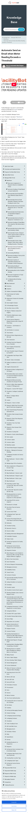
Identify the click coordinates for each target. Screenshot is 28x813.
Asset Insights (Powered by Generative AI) (13, 347)
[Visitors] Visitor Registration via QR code (15, 336)
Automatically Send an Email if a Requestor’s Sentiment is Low (16, 218)
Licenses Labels (11, 442)
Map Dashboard (11, 481)
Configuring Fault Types (12, 760)
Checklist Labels (11, 587)
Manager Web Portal (16, 37)
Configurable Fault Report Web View (14, 356)
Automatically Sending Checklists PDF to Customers (15, 578)
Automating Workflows (13, 253)
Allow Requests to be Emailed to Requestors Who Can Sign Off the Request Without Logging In (15, 554)
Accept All (14, 802)
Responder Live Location (13, 621)
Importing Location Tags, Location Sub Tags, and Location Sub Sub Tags (15, 485)
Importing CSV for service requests (13, 501)
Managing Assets (11, 729)
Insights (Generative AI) (12, 367)
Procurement (10, 687)
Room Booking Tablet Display (14, 660)
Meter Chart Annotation (13, 559)
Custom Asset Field (11, 511)
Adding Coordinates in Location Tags (14, 363)
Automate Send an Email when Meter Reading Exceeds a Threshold (15, 248)
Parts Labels (10, 437)
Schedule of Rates (11, 731)
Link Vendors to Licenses (13, 330)
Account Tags (10, 470)
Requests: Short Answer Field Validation (14, 428)
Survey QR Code (11, 682)
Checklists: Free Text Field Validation (13, 423)
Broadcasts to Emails (12, 504)
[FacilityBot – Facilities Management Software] (14, 2)
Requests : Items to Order (13, 402)
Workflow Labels (11, 445)
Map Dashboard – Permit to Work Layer (15, 459)
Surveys (8, 739)
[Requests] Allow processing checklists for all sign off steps (14, 380)
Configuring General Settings (14, 715)
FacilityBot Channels (12, 536)
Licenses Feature (11, 631)
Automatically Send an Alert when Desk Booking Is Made (16, 229)
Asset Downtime (11, 561)
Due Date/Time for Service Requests (13, 508)
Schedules (9, 584)
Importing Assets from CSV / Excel (14, 673)
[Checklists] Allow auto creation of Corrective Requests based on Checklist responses (15, 375)
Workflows (6, 39)
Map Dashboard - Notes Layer (14, 478)
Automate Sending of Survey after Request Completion (16, 256)
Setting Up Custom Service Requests (13, 764)
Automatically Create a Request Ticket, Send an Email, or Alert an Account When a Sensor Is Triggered (16, 235)
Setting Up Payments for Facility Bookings (15, 542)
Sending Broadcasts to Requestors (12, 743)
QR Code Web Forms (12, 726)
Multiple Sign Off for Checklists (14, 463)
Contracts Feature (11, 575)
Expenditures (10, 737)
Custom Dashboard (11, 665)
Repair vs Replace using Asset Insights (14, 311)
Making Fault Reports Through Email (14, 640)
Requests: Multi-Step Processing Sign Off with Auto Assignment (15, 406)
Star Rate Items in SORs (13, 308)
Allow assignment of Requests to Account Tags (15, 466)
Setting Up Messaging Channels (14, 710)
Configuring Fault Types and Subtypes (13, 515)
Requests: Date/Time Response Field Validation (15, 419)
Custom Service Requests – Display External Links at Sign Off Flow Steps (15, 321)
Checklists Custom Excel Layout (15, 590)
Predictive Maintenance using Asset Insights (14, 316)
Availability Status (11, 569)
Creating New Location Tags (14, 758)
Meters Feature (11, 695)
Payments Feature (11, 550)
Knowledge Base (6, 37)
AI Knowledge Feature (12, 305)
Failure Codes (10, 539)
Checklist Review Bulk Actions (14, 616)
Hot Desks (9, 705)
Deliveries (9, 523)
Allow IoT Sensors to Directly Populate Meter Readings (14, 668)
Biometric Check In (11, 528)
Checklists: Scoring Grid (12, 431)
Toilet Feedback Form (12, 723)
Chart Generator (11, 339)
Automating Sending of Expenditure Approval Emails (15, 266)
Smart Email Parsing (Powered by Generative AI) (15, 410)
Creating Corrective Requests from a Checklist (14, 343)
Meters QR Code (11, 676)
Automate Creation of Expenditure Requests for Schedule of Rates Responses (15, 261)
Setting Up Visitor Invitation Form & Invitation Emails (15, 750)
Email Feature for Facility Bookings (13, 294)
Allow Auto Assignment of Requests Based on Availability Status (15, 184)
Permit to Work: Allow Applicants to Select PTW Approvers (15, 385)
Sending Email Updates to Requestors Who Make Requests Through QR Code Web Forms (15, 635)
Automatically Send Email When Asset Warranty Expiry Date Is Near (15, 195)
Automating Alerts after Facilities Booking (16, 271)
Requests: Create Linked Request (15, 434)
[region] (14, 800)
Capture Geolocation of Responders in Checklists (13, 625)
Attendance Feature (12, 684)
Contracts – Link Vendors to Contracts (14, 326)
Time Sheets (10, 332)
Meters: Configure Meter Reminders (13, 396)
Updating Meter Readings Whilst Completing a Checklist (15, 645)
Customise (14, 806)
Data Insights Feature (12, 303)
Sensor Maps (10, 619)
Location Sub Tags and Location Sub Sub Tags (15, 490)
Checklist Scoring (11, 525)
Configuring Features (12, 718)
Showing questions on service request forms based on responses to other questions (14, 495)
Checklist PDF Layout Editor (14, 613)
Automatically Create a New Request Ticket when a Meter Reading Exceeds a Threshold (15, 242)
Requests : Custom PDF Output (14, 388)
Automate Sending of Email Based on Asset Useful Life (16, 190)
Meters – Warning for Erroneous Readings (14, 451)
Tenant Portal (10, 572)
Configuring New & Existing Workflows (14, 279)
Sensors (8, 692)
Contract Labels (11, 439)
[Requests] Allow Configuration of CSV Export (15, 370)
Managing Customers (12, 567)
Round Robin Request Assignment (15, 447)
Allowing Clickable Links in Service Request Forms (15, 593)
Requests (9, 746)
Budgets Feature (11, 628)
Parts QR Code (10, 679)
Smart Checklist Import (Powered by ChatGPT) (15, 351)
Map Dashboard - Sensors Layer (14, 473)
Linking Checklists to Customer (14, 582)
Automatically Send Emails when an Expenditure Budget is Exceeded (16, 213)
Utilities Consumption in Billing (14, 291)
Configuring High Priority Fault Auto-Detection (14, 754)
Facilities (9, 707)
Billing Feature (10, 654)
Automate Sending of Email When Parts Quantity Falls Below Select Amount (16, 224)
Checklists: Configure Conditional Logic (15, 392)
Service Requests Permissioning (14, 564)
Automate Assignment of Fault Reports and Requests (15, 275)
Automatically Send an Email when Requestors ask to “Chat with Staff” (16, 207)
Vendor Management (12, 662)
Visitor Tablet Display (12, 657)
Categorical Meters (11, 611)
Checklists (9, 721)
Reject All (14, 810)
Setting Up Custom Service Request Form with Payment (14, 546)
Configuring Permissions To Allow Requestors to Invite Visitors (15, 607)
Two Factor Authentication (13, 698)
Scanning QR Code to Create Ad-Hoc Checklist (15, 701)
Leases (8, 400)
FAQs (8, 734)
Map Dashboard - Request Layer (15, 475)
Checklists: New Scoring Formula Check (15, 415)
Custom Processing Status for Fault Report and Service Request (15, 519)
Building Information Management (15, 533)
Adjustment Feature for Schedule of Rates (15, 299)
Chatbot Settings (11, 713)
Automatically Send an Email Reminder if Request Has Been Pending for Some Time (15, 201)
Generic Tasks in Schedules (13, 360)
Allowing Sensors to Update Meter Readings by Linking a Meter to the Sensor (14, 650)
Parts (8, 690)
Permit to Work (10, 531)
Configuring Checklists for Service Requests (15, 455)
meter (15, 109)
